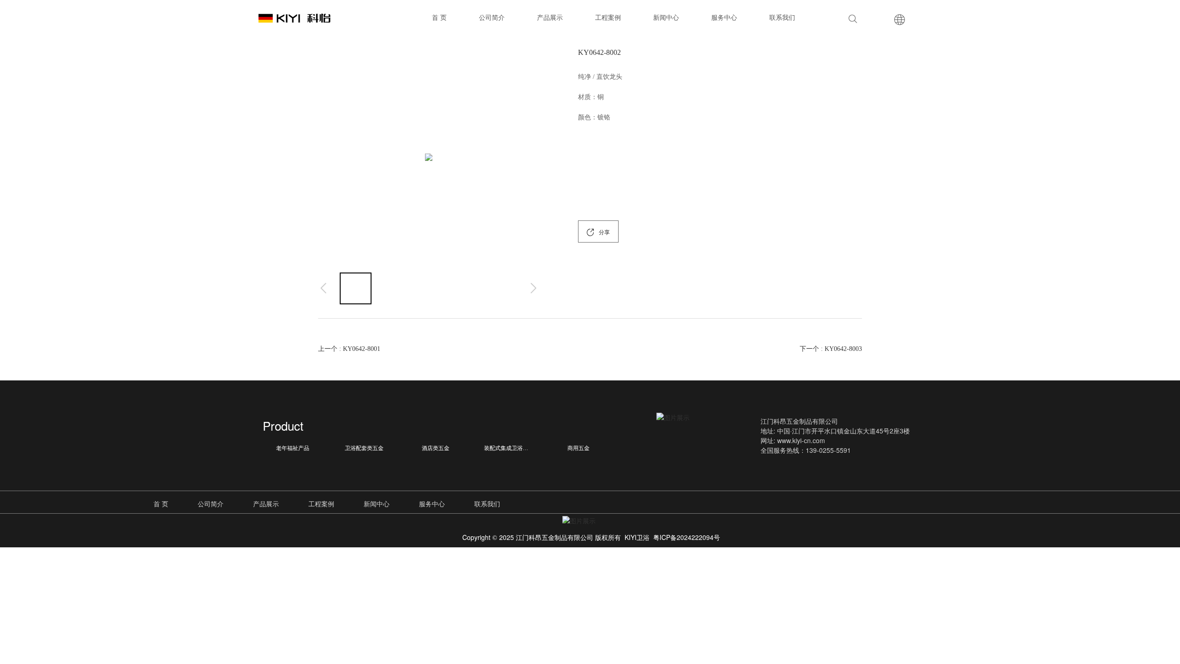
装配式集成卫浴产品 (509, 448)
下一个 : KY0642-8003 (831, 348)
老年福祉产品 (292, 448)
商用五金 (578, 448)
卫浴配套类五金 (364, 448)
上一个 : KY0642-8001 (349, 348)
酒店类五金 (435, 448)
